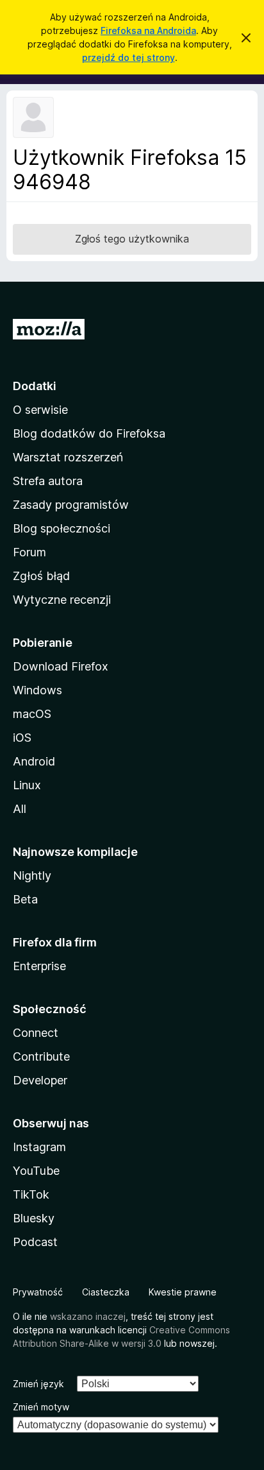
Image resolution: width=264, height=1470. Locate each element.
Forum (29, 552)
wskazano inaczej (88, 1316)
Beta (25, 899)
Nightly (32, 875)
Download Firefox (60, 666)
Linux (27, 785)
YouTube (36, 1170)
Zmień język (38, 1383)
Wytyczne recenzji (62, 599)
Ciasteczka (105, 1291)
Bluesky (33, 1218)
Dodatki (34, 386)
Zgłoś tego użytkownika (132, 238)
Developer (40, 1080)
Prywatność (38, 1291)
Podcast (35, 1242)
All (19, 809)
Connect (35, 1032)
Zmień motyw (41, 1406)
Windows (37, 690)
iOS (22, 737)
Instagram (39, 1147)
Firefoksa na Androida (148, 30)
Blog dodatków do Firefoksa (89, 433)
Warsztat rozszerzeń (68, 457)
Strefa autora (48, 481)
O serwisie (40, 409)
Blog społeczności (61, 528)
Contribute (41, 1056)
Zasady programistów (71, 504)
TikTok (31, 1194)
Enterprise (39, 966)
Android (34, 761)
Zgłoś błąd (41, 576)
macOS (32, 714)
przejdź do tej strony (128, 57)
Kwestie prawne (183, 1291)
